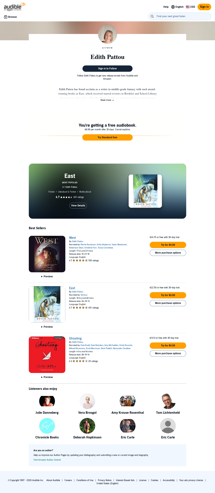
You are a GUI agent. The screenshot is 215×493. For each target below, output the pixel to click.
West (72, 238)
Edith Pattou (77, 241)
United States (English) (107, 483)
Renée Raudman (88, 244)
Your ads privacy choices (191, 480)
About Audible (53, 480)
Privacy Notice (104, 480)
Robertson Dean (76, 247)
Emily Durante (125, 345)
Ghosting (75, 338)
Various (84, 295)
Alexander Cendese (121, 348)
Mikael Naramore (77, 348)
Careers (68, 480)
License (142, 480)
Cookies (154, 480)
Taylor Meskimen (119, 244)
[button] (107, 100)
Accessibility (169, 480)
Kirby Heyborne (104, 244)
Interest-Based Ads (125, 480)
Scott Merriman (93, 348)
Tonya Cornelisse (105, 247)
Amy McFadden (111, 345)
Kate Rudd (85, 345)
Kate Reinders (97, 345)
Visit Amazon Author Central (47, 460)
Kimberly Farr (91, 247)
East (72, 288)
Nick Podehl (106, 348)
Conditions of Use (84, 480)
